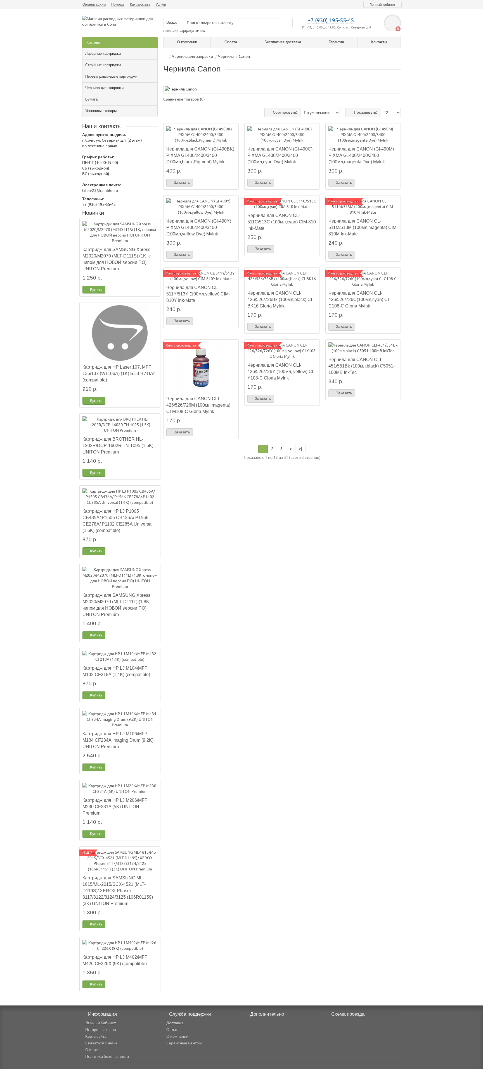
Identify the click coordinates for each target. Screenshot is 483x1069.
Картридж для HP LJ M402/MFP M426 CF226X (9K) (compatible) (115, 960)
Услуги (161, 4)
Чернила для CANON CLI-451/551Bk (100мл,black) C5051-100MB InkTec (361, 366)
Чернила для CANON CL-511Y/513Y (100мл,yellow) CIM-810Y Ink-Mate (198, 294)
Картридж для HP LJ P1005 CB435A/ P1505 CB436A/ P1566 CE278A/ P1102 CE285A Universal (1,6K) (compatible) (117, 521)
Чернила (226, 56)
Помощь (117, 4)
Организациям (94, 4)
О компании (187, 42)
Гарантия (336, 42)
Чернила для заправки (104, 88)
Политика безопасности (107, 1056)
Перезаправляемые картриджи (111, 76)
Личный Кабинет (100, 1023)
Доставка (174, 1023)
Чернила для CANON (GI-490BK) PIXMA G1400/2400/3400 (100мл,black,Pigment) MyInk (200, 155)
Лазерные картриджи (103, 53)
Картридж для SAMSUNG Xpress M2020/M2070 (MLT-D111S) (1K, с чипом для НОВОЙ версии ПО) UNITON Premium (116, 259)
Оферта (92, 1049)
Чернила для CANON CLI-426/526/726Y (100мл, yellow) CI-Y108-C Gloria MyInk (280, 371)
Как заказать (140, 4)
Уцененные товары (101, 111)
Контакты (379, 42)
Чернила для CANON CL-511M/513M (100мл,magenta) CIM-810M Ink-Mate (363, 227)
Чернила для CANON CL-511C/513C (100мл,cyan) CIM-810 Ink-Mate (281, 222)
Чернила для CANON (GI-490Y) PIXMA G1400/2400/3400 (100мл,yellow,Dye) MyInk (198, 227)
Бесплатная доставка (282, 42)
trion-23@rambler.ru (100, 190)
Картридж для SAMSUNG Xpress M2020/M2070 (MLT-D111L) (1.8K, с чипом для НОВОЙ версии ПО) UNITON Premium (118, 605)
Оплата (230, 42)
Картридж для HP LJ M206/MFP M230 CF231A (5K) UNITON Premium (115, 806)
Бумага (91, 99)
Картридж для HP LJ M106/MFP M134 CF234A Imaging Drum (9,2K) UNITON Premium (117, 740)
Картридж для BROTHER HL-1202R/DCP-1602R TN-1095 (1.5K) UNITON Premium (117, 445)
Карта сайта (95, 1036)
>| (300, 449)
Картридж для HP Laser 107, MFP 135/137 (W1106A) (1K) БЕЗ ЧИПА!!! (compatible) (119, 373)
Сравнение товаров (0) (184, 99)
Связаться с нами (101, 1043)
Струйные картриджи (103, 65)
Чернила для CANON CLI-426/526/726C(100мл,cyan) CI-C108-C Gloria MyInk (359, 299)
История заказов (100, 1029)
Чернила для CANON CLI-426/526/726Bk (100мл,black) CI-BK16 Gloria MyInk (280, 299)
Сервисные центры (184, 1043)
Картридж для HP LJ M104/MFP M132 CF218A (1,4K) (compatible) (116, 671)
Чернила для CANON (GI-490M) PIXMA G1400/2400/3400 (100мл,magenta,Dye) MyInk (361, 155)
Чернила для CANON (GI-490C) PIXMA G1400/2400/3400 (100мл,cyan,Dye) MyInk (279, 155)
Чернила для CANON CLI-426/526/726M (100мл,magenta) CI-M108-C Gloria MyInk (198, 405)
